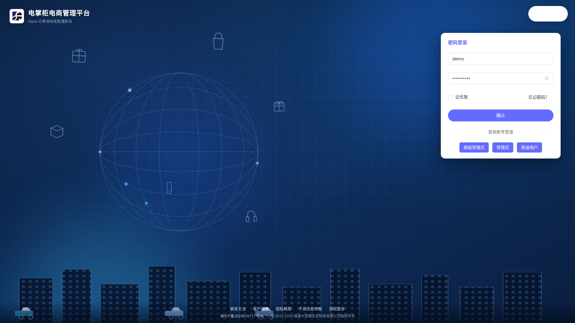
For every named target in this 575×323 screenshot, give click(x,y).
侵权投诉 (337, 308)
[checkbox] (459, 97)
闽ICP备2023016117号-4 (241, 316)
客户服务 (261, 308)
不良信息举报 (310, 308)
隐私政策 (283, 308)
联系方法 (238, 308)
